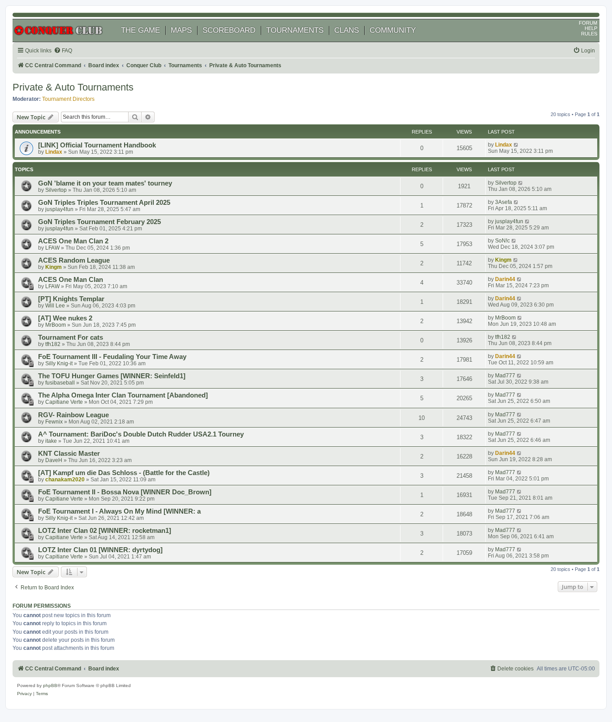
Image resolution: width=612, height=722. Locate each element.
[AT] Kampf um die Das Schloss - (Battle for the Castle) (124, 472)
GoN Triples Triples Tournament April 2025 (104, 202)
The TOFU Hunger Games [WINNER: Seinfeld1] (111, 376)
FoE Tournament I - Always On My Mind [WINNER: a (119, 511)
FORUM (588, 23)
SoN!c (502, 241)
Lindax (53, 152)
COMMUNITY (393, 30)
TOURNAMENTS (294, 30)
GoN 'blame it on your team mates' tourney (105, 183)
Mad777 (505, 375)
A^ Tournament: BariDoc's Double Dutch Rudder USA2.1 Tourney (141, 434)
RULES (589, 33)
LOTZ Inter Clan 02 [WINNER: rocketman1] (104, 530)
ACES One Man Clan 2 (73, 241)
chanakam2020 (65, 479)
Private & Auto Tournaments (73, 87)
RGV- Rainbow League (73, 415)
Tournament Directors (68, 99)
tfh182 (52, 344)
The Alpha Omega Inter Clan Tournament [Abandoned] (123, 395)
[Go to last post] (516, 145)
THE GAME (140, 30)
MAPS (181, 30)
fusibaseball (60, 383)
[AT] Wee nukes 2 (65, 318)
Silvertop (56, 190)
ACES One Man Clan (70, 279)
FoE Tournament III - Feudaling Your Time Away (112, 356)
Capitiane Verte (64, 402)
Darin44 (505, 279)
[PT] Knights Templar (71, 299)
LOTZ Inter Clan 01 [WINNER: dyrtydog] (100, 549)
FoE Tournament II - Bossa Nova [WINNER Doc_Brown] (124, 492)
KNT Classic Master (69, 453)
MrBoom (55, 325)
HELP (591, 28)
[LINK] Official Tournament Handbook (97, 145)
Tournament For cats (70, 337)
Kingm (53, 267)
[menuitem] (63, 51)
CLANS (346, 30)
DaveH (53, 460)
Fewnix (54, 422)
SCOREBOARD (229, 30)
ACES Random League (74, 260)
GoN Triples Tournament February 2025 (99, 221)
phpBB (50, 685)
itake (51, 441)
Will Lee (55, 306)
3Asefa (503, 202)
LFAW (52, 248)
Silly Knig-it (59, 363)
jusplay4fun (59, 209)
